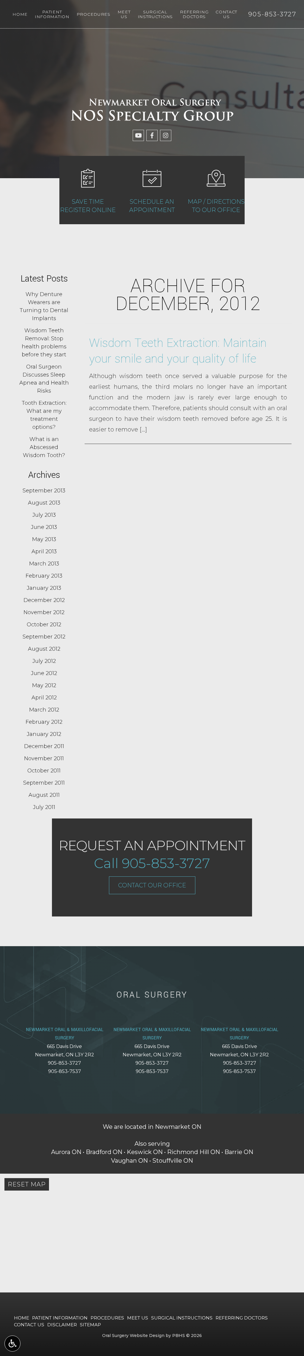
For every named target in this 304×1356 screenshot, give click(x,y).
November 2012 (43, 612)
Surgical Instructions (182, 1318)
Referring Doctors (242, 1318)
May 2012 (44, 685)
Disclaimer (62, 1324)
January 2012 (44, 734)
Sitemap (90, 1324)
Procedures (93, 14)
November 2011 (44, 758)
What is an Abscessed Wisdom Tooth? (44, 447)
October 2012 (44, 624)
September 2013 (44, 490)
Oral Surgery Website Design (133, 1335)
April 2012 (44, 697)
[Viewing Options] (12, 1344)
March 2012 (44, 710)
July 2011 (44, 807)
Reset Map (27, 1184)
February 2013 (44, 576)
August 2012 (44, 649)
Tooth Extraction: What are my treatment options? (44, 415)
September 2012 (44, 636)
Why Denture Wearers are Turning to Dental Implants (44, 306)
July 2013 (44, 515)
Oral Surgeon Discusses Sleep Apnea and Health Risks (44, 379)
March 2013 (44, 563)
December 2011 (44, 746)
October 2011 (44, 770)
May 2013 (44, 539)
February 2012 (44, 722)
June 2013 (44, 527)
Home (20, 14)
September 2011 (44, 783)
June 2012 (44, 673)
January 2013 (44, 588)
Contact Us (29, 1324)
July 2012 (44, 661)
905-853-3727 (64, 1063)
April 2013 (44, 551)
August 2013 (44, 503)
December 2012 (44, 600)
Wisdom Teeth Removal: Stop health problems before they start (44, 342)
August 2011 (44, 795)
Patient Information (60, 1318)
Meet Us (137, 1318)
